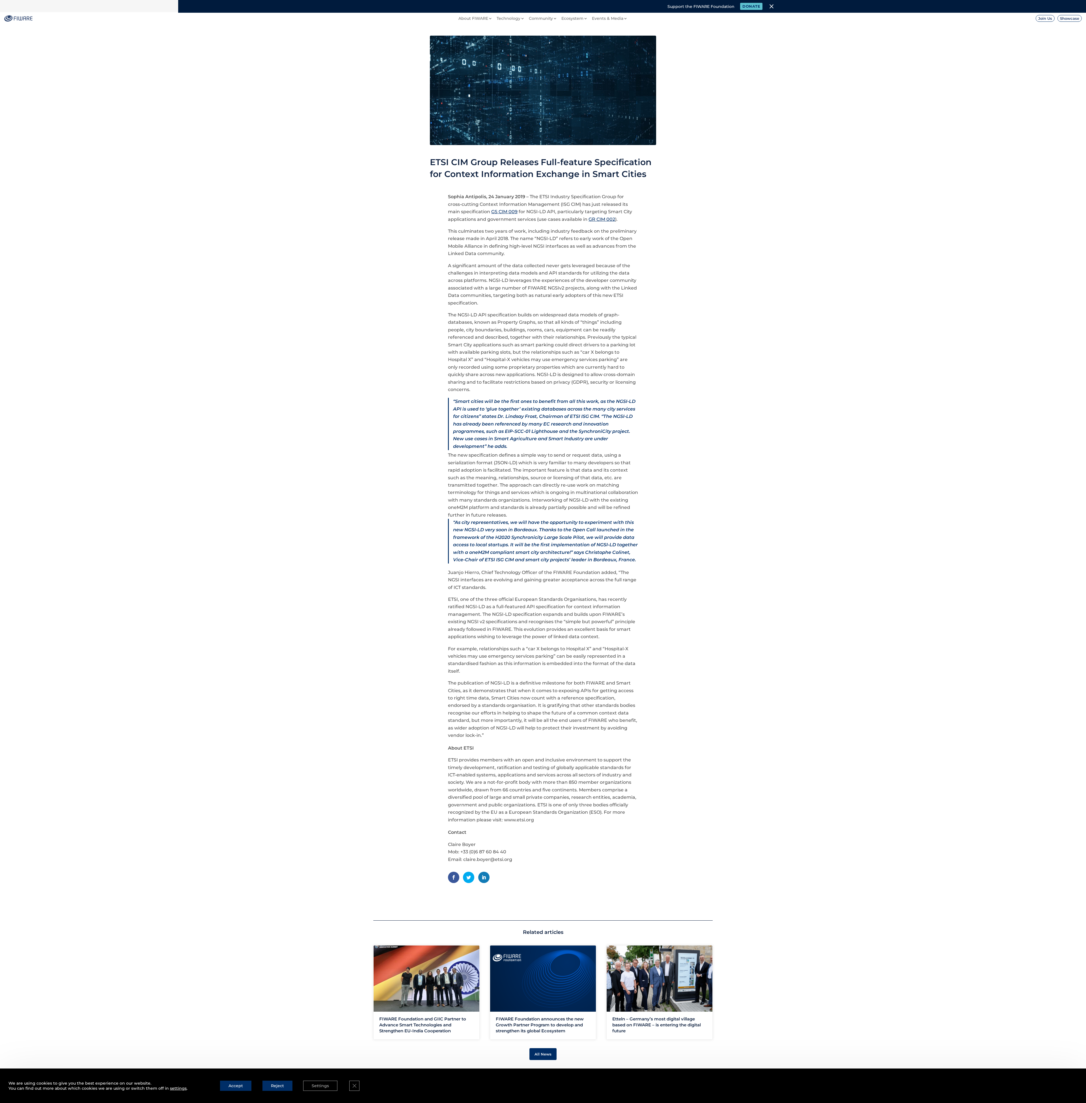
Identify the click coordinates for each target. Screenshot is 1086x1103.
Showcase (1069, 18)
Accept (236, 1085)
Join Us (1045, 18)
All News (543, 1054)
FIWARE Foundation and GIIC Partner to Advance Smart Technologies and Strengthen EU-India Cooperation (422, 1024)
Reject (277, 1085)
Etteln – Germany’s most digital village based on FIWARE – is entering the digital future (656, 1024)
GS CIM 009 (504, 211)
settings (178, 1088)
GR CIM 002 (602, 219)
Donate (751, 6)
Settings (320, 1085)
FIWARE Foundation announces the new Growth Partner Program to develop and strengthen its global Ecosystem (540, 1024)
